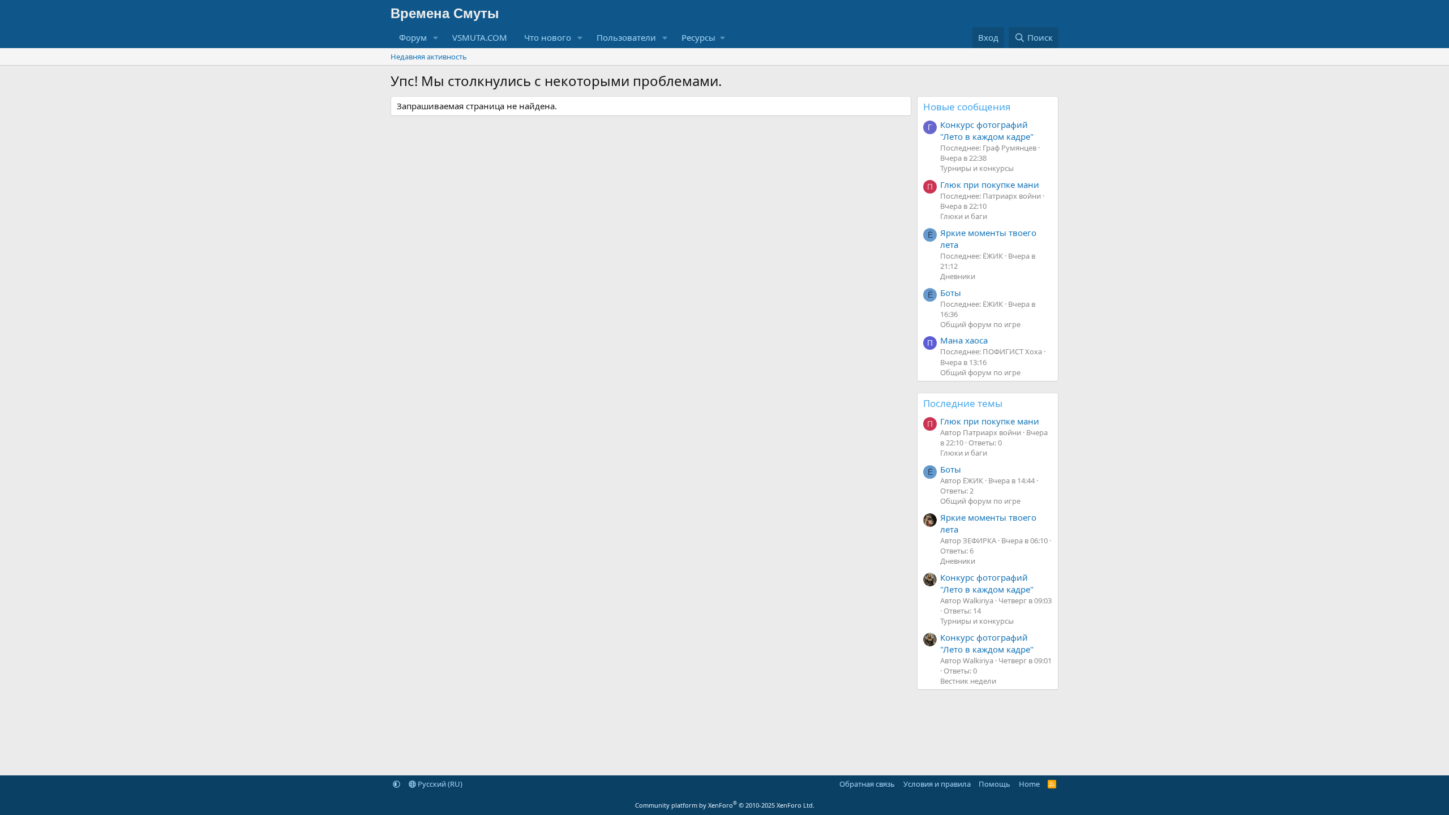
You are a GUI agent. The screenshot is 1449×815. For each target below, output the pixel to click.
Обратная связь (867, 784)
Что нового (547, 37)
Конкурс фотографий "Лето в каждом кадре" (987, 130)
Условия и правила (937, 784)
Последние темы (962, 403)
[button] (436, 37)
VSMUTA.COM (479, 37)
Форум (413, 37)
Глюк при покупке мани (989, 184)
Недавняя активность (429, 57)
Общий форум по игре (980, 324)
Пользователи (626, 37)
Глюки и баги (963, 216)
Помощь (994, 784)
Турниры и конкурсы (977, 168)
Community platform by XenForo (724, 805)
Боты (950, 292)
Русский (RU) (439, 784)
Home (1029, 784)
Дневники (957, 276)
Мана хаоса (964, 340)
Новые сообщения (967, 106)
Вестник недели (968, 681)
